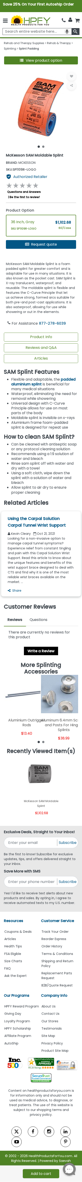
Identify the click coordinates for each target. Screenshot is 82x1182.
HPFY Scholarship (17, 1028)
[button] (41, 60)
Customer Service (57, 920)
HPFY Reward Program (21, 1006)
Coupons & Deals (18, 931)
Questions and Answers (24, 192)
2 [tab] (43, 146)
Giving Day (12, 1013)
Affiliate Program (17, 1036)
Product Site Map (55, 1050)
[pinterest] (65, 1142)
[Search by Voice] (67, 31)
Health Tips (13, 946)
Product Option (20, 210)
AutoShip (11, 1043)
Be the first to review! (25, 197)
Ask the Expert (15, 975)
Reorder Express (53, 939)
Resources (13, 920)
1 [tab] (38, 146)
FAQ (7, 968)
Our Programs (16, 995)
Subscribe (68, 842)
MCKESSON (21, 162)
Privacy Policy (52, 1043)
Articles (41, 358)
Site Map (48, 1036)
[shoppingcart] (77, 20)
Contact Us (50, 1013)
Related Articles (26, 502)
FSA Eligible (12, 953)
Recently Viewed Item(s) (41, 751)
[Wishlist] (71, 76)
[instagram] (49, 1131)
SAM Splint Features (31, 371)
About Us (48, 1006)
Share (16, 590)
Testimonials (51, 1028)
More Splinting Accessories (41, 668)
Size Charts (13, 961)
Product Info (41, 336)
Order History (51, 946)
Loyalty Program (17, 1021)
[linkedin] (65, 1131)
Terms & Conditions (57, 953)
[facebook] (33, 1131)
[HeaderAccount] (70, 19)
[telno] (64, 20)
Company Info (54, 995)
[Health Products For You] (30, 20)
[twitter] (16, 1131)
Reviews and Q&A (41, 347)
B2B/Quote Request (57, 985)
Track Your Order (55, 931)
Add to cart (41, 1173)
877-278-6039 (52, 323)
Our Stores (49, 1021)
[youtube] (16, 1142)
